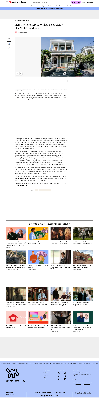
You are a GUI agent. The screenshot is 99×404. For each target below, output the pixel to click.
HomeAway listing (20, 157)
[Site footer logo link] (23, 374)
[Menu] (7, 2)
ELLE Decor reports (58, 164)
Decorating (41, 6)
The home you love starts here (15, 363)
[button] (41, 62)
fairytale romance (53, 97)
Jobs (7, 397)
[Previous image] (63, 81)
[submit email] (90, 379)
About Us (45, 375)
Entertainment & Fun (23, 20)
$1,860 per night (44, 146)
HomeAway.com (22, 185)
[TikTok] (65, 373)
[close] (98, 398)
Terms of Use (78, 384)
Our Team (45, 373)
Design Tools (59, 6)
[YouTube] (59, 379)
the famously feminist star (23, 178)
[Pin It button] (20, 73)
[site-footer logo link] (9, 392)
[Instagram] (59, 373)
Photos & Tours (30, 6)
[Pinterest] (65, 376)
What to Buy (69, 6)
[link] (16, 243)
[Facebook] (59, 376)
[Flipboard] (65, 379)
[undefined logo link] (18, 2)
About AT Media (10, 394)
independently (19, 89)
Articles (50, 6)
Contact (45, 377)
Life (16, 20)
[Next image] (66, 81)
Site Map (45, 380)
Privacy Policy (87, 384)
